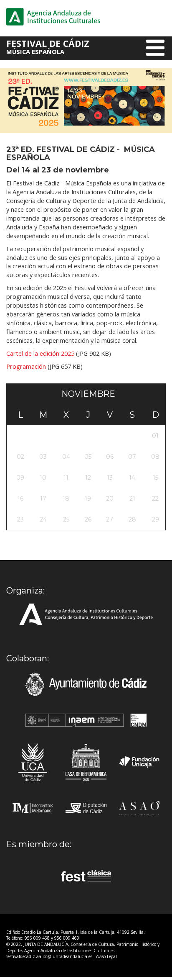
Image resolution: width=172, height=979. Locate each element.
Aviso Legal (106, 956)
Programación (26, 366)
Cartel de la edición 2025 (40, 353)
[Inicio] (53, 16)
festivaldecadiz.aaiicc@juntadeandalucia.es (49, 956)
